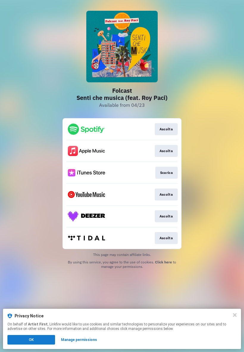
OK (31, 340)
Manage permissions (79, 340)
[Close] (235, 315)
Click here (163, 262)
